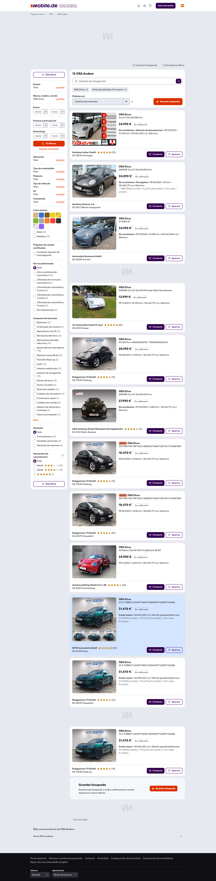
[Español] (182, 6)
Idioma (34, 870)
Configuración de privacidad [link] (126, 858)
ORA (51, 14)
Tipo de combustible (43, 168)
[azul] (41, 215)
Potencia (37, 176)
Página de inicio (38, 14)
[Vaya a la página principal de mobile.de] (56, 6)
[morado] (41, 226)
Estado (36, 84)
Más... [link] (36, 420)
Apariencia (58, 870)
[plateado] (36, 226)
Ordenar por (78, 96)
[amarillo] (53, 215)
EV (34, 191)
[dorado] (58, 215)
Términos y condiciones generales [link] (66, 858)
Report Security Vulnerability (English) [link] (49, 862)
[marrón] (47, 215)
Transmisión (39, 198)
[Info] (63, 455)
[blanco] (47, 226)
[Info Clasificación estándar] (132, 102)
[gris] (41, 221)
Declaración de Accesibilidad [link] (158, 858)
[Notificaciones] (139, 6)
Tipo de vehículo (41, 183)
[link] (144, 5)
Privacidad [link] (102, 858)
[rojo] (53, 221)
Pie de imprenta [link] (38, 858)
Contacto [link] (90, 858)
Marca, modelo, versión (45, 96)
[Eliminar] (86, 89)
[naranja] (47, 221)
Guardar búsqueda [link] (49, 149)
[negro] (58, 221)
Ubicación (38, 157)
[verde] (36, 221)
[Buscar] (178, 81)
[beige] (36, 215)
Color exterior (40, 210)
